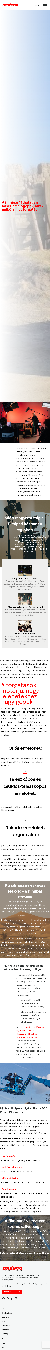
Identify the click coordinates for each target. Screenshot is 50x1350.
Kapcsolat (6, 1347)
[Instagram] (7, 1298)
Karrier (4, 1339)
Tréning (5, 1334)
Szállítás (5, 1330)
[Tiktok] (11, 1298)
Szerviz (5, 1321)
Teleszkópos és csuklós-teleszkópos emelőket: (25, 786)
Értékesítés (7, 1313)
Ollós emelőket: (25, 748)
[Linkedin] (16, 1298)
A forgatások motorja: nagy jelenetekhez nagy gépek (20, 694)
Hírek (4, 1343)
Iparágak (5, 1317)
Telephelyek (6, 1325)
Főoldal (5, 1309)
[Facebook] (3, 1298)
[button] (45, 5)
